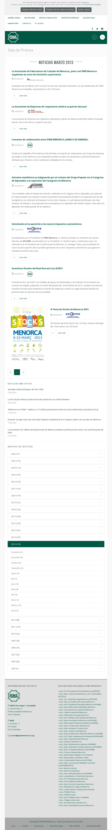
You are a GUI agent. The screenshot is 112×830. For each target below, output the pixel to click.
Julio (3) (14, 578)
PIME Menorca (49, 821)
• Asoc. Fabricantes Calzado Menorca (73, 715)
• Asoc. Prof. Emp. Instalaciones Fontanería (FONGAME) (80, 736)
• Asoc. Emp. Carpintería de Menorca (73, 739)
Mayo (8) (14, 589)
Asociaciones (29, 18)
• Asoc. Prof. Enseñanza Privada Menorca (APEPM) (79, 691)
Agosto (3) (15, 573)
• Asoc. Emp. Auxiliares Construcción (73, 728)
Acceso (40, 23)
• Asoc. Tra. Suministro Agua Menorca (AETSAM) (77, 699)
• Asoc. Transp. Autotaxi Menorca (71, 752)
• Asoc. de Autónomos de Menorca (72, 802)
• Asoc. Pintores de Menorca (69, 741)
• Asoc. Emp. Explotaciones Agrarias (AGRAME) (77, 744)
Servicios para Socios (48, 18)
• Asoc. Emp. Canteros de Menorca (72, 731)
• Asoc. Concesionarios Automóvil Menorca (75, 710)
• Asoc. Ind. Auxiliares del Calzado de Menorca (77, 717)
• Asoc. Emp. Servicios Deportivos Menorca (75, 784)
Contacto (26, 23)
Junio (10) (15, 584)
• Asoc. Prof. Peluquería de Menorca (73, 779)
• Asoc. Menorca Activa (67, 768)
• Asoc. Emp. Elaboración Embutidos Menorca (76, 707)
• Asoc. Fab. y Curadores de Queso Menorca (76, 702)
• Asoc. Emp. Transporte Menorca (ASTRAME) (76, 749)
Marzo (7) (15, 600)
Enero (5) (14, 610)
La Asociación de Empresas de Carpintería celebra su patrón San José (49, 106)
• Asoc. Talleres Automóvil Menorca (72, 712)
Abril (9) (14, 594)
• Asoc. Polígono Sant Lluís (69, 800)
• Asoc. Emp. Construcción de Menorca (74, 725)
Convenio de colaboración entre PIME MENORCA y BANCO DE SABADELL (50, 139)
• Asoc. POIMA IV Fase (67, 795)
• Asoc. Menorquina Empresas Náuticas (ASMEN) (78, 723)
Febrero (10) (16, 605)
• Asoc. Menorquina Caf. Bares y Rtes (73, 757)
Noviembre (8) (17, 557)
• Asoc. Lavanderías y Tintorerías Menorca (75, 776)
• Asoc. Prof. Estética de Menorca (71, 781)
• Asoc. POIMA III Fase (67, 792)
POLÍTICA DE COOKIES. (93, 5)
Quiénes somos (14, 18)
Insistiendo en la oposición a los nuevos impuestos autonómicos (47, 223)
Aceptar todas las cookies (32, 9)
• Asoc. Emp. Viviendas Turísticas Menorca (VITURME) (79, 747)
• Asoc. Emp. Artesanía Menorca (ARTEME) (75, 773)
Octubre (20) (16, 563)
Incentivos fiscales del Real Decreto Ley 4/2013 (37, 268)
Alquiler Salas (89, 18)
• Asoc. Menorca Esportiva (69, 771)
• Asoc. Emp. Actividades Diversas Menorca (76, 805)
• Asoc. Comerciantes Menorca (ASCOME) (75, 760)
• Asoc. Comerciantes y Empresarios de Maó (76, 789)
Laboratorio (13, 23)
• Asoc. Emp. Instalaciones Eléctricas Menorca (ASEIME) (80, 733)
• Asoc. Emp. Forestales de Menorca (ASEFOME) (77, 720)
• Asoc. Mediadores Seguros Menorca (73, 786)
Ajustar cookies (84, 9)
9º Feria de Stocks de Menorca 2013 (69, 309)
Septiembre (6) (17, 568)
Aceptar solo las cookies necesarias (60, 9)
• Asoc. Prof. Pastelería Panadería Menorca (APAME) (79, 704)
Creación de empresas (70, 18)
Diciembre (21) (17, 552)
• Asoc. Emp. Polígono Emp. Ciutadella (73, 797)
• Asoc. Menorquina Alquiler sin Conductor (75, 755)
